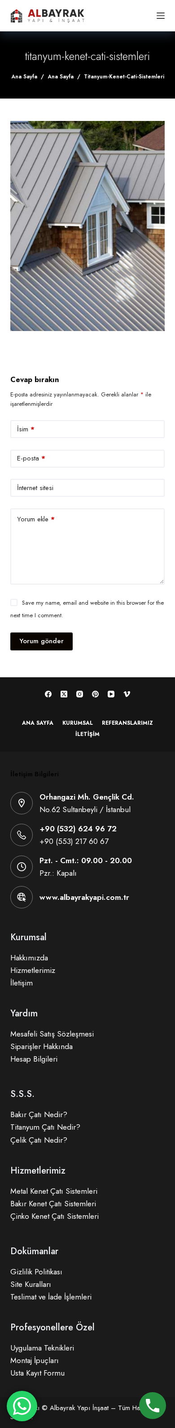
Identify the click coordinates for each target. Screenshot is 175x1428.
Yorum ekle (36, 519)
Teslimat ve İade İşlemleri (51, 1296)
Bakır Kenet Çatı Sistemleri (53, 1203)
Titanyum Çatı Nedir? (45, 1127)
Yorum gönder (41, 641)
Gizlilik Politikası (36, 1271)
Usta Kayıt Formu (37, 1373)
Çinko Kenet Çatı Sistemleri (54, 1216)
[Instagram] (79, 694)
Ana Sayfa (37, 723)
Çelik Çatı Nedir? (38, 1140)
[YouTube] (111, 694)
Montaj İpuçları (34, 1360)
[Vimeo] (126, 694)
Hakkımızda (29, 957)
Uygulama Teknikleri (42, 1347)
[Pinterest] (95, 694)
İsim (26, 429)
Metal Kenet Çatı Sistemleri (53, 1191)
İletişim (87, 734)
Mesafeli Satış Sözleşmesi (52, 1033)
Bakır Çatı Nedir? (38, 1114)
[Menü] (161, 16)
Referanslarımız (127, 723)
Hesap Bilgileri (33, 1059)
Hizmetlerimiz (32, 970)
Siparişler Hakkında (41, 1046)
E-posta (31, 458)
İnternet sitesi (35, 488)
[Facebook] (48, 694)
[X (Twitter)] (64, 694)
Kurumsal (77, 723)
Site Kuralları (30, 1284)
